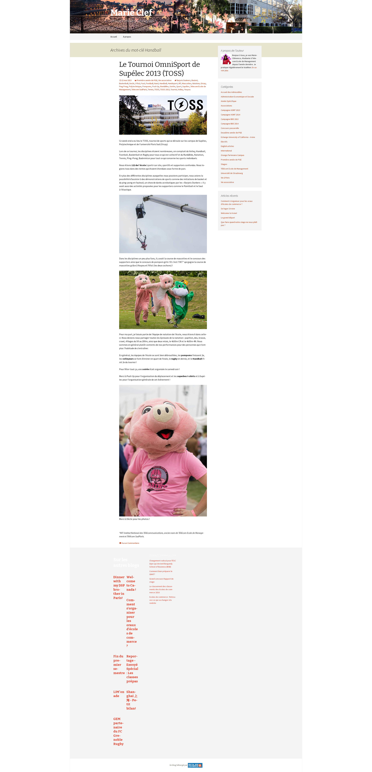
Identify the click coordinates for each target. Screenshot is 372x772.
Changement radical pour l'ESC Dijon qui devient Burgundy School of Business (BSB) (162, 563)
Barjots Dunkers (184, 80)
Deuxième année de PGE (231, 132)
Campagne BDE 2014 (229, 123)
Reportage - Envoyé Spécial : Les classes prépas (132, 668)
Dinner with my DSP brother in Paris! (119, 587)
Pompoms (146, 86)
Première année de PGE (147, 80)
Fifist (138, 83)
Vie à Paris (225, 177)
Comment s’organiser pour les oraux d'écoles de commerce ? (132, 623)
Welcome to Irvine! (229, 213)
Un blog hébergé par (178, 765)
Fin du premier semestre (119, 664)
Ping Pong (123, 86)
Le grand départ (228, 217)
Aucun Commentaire (130, 543)
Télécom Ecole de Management (234, 168)
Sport (178, 86)
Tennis (150, 89)
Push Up (155, 86)
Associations (226, 105)
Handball (163, 83)
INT (180, 83)
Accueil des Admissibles (231, 92)
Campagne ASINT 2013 (230, 110)
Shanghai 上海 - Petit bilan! (131, 700)
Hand (156, 83)
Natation (196, 83)
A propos (127, 36)
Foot (143, 83)
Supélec (185, 86)
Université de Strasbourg (232, 173)
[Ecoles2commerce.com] (195, 765)
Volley (180, 89)
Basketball (123, 83)
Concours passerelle (230, 128)
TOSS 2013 (165, 89)
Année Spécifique (228, 101)
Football (149, 83)
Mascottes (186, 83)
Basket (195, 80)
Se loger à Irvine (228, 208)
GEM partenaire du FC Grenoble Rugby (118, 731)
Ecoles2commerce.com (162, 555)
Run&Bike (164, 86)
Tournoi (174, 89)
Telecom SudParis (139, 89)
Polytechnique (135, 86)
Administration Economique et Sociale (237, 96)
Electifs (224, 141)
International (226, 150)
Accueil (113, 36)
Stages (224, 164)
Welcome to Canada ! (131, 583)
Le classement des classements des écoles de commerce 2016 (161, 589)
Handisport (173, 83)
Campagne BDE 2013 (229, 119)
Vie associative (164, 80)
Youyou (187, 89)
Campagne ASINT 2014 (230, 114)
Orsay (203, 83)
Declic (132, 83)
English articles (227, 146)
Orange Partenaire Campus (232, 155)
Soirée (172, 86)
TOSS (156, 89)
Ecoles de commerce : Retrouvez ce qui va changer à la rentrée (162, 600)
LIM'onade (118, 694)
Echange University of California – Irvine (238, 137)
